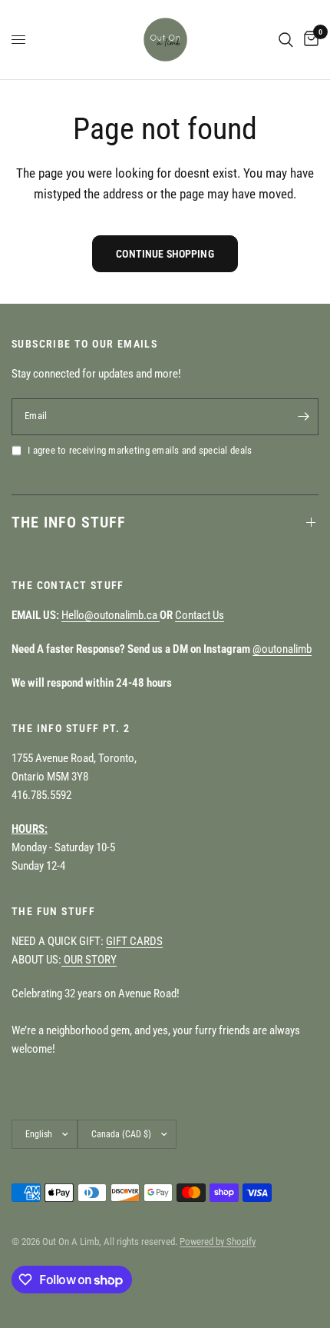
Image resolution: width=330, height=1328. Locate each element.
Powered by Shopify (218, 1241)
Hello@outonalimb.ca (110, 615)
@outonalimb (282, 649)
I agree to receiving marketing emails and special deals (140, 450)
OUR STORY (89, 960)
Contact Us (199, 615)
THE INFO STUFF (69, 522)
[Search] (286, 39)
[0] (308, 39)
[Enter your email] (303, 416)
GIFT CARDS (134, 941)
